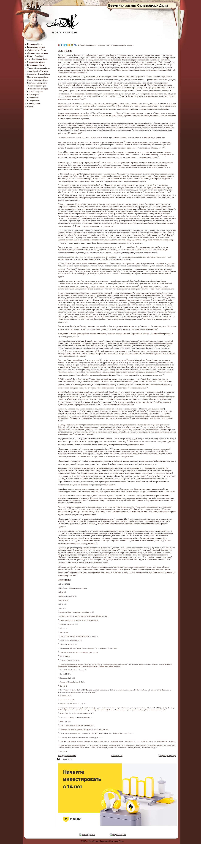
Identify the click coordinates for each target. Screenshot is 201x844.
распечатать (67, 759)
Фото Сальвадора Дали (37, 59)
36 (95, 514)
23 (78, 336)
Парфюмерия (33, 95)
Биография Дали (34, 44)
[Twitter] (65, 45)
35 (114, 484)
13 (99, 162)
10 (124, 142)
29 (127, 441)
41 (76, 575)
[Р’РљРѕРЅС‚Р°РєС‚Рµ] (62, 45)
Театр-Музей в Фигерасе (37, 71)
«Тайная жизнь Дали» (36, 50)
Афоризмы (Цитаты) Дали (38, 74)
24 (63, 350)
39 (107, 562)
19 (63, 276)
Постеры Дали (33, 101)
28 (113, 401)
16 (142, 242)
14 (63, 194)
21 (67, 321)
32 (76, 463)
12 (158, 157)
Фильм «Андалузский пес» (38, 68)
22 (157, 329)
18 (76, 268)
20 (138, 286)
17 (156, 252)
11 (163, 147)
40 (68, 572)
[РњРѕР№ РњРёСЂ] (72, 45)
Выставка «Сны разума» (37, 83)
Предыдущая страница (67, 756)
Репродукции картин (36, 47)
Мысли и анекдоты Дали (37, 77)
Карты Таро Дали (35, 92)
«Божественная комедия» (38, 89)
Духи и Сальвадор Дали (37, 80)
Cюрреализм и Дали (36, 62)
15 (113, 225)
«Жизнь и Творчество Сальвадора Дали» (108, 841)
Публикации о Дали (35, 65)
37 (66, 526)
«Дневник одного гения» (37, 53)
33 (145, 475)
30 (143, 444)
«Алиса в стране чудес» (37, 86)
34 (71, 481)
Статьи (30, 107)
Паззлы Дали (32, 98)
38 (96, 543)
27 (148, 387)
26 (63, 384)
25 (163, 374)
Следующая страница (167, 756)
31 (132, 456)
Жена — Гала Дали (35, 56)
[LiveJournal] (75, 45)
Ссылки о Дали (33, 104)
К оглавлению (116, 756)
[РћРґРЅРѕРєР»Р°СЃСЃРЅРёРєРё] (69, 45)
